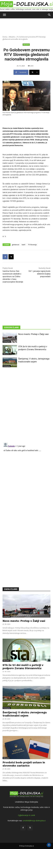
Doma (5, 37)
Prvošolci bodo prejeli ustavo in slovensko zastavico (24, 764)
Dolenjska (6, 342)
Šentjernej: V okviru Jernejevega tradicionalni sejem (25, 714)
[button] (4, 14)
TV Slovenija (32, 245)
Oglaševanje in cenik (26, 815)
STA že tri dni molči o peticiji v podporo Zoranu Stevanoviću (23, 666)
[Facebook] (5, 256)
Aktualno (12, 37)
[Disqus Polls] (26, 407)
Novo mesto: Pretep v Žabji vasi (33, 334)
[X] (11, 256)
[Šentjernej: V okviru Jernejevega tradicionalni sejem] (10, 362)
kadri (23, 245)
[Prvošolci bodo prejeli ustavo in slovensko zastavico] (26, 747)
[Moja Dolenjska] (26, 6)
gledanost (15, 245)
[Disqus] (26, 473)
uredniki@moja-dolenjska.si (34, 820)
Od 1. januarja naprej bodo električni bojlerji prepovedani (39, 274)
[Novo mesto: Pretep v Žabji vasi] (10, 338)
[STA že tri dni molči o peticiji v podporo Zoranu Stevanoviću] (10, 350)
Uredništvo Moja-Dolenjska (26, 802)
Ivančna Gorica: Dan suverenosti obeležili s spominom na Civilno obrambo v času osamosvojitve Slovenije (13, 276)
